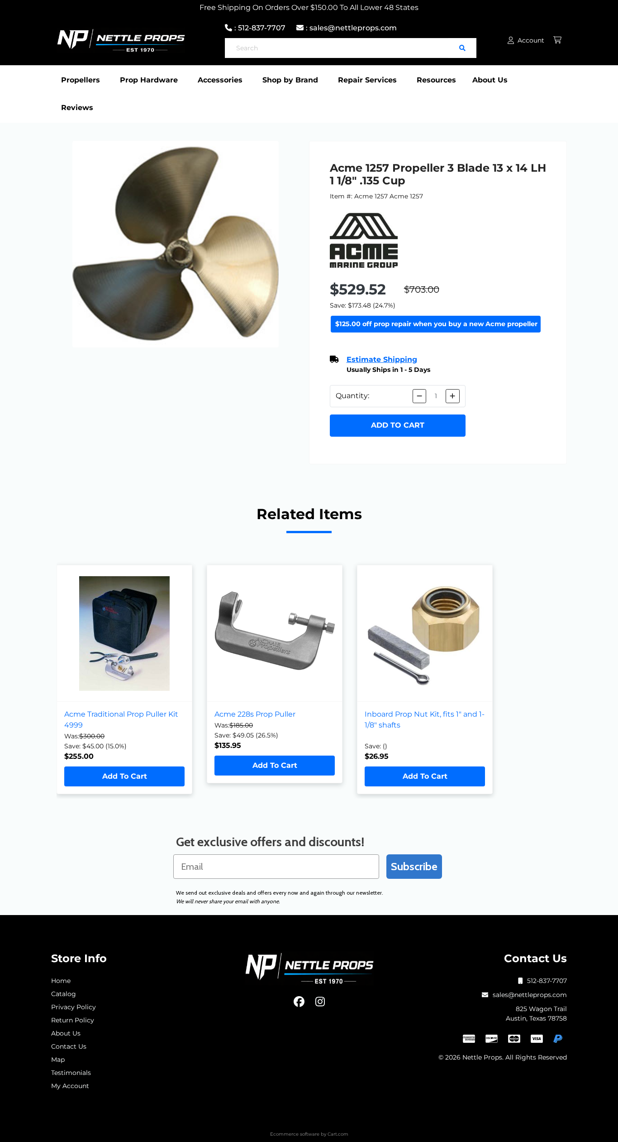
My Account (70, 1086)
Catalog (63, 994)
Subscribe (414, 866)
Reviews (77, 107)
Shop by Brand (290, 80)
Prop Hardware (149, 80)
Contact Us (68, 1046)
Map (58, 1059)
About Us (490, 80)
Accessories (220, 80)
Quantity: (352, 395)
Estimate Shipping (382, 359)
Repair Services (367, 80)
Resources (436, 80)
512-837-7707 (547, 981)
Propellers (80, 80)
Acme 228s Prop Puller (254, 714)
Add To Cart (124, 776)
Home (61, 981)
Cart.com (338, 1134)
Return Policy (72, 1020)
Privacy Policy (73, 1007)
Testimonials (71, 1073)
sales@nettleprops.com (530, 995)
